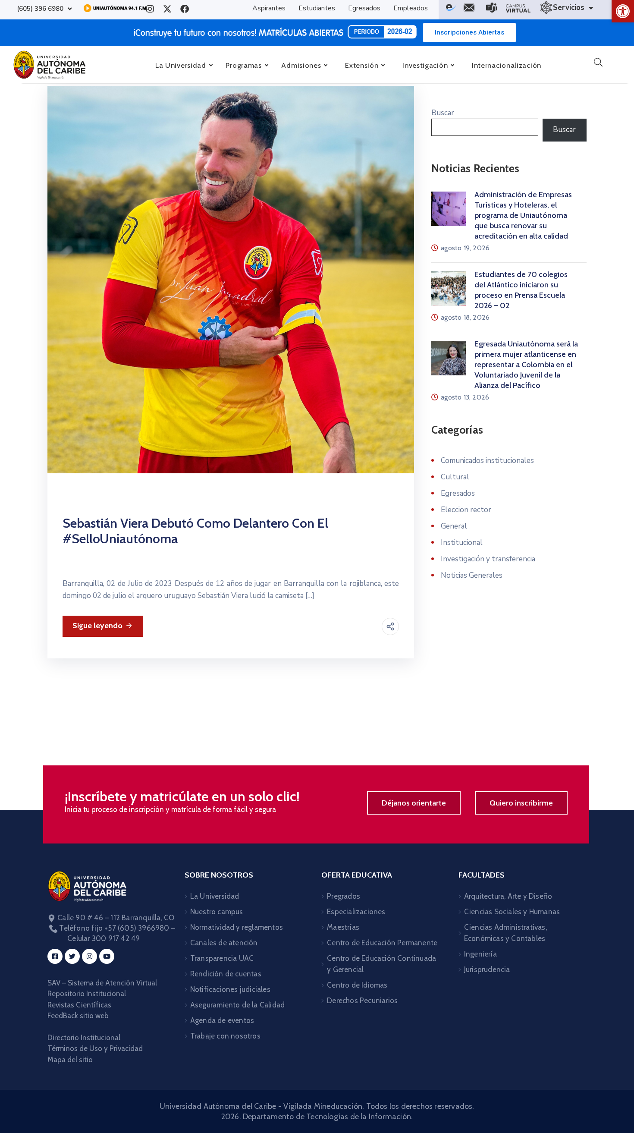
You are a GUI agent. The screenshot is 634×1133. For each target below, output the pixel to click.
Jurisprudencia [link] (487, 969)
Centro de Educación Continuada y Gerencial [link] (381, 964)
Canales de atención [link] (224, 942)
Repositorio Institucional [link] (87, 993)
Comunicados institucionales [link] (487, 461)
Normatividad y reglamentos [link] (236, 927)
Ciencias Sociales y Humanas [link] (512, 911)
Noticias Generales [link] (471, 575)
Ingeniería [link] (480, 954)
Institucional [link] (462, 543)
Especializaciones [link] (356, 911)
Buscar (442, 113)
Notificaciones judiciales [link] (230, 989)
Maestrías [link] (343, 927)
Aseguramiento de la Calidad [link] (237, 1005)
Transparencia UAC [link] (222, 958)
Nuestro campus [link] (216, 911)
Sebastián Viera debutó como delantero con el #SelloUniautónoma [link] (195, 531)
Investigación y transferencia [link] (488, 559)
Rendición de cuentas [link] (225, 973)
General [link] (454, 526)
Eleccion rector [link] (466, 510)
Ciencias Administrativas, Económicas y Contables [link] (505, 933)
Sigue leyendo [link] (97, 625)
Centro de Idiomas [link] (357, 985)
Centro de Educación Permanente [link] (382, 942)
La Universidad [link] (214, 896)
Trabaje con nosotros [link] (225, 1036)
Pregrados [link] (343, 896)
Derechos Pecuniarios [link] (362, 1000)
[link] (623, 11)
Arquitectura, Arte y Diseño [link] (508, 896)
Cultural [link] (455, 477)
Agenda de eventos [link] (222, 1020)
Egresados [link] (458, 493)
